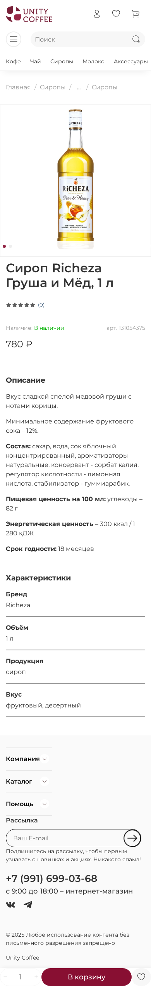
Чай (35, 61)
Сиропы (61, 61)
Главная (18, 87)
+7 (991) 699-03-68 (51, 878)
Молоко (93, 61)
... (79, 87)
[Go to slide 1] (4, 246)
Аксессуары (131, 61)
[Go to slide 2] (10, 246)
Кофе (13, 61)
